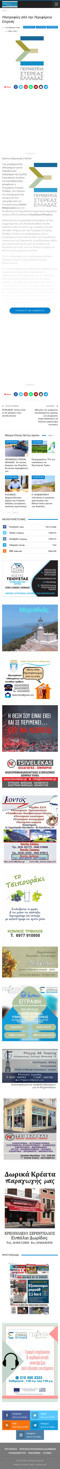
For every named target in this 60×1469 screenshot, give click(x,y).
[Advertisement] (30, 122)
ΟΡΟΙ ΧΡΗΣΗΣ (10, 1449)
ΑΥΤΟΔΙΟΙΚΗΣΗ (29, 27)
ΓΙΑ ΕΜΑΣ (47, 1453)
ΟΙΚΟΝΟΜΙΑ (41, 27)
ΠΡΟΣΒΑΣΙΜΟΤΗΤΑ (17, 1453)
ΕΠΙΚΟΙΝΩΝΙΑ (34, 1453)
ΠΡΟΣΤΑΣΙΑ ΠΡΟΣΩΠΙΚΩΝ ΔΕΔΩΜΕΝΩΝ (37, 1449)
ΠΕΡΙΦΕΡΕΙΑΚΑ (52, 27)
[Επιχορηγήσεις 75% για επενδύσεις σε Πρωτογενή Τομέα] (43, 448)
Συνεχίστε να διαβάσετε (30, 310)
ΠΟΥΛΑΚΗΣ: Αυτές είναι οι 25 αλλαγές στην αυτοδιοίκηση (14, 413)
